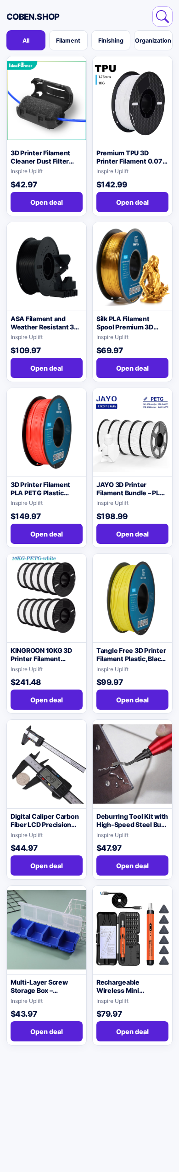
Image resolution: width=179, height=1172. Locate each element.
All (25, 40)
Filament (68, 40)
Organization (153, 40)
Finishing (110, 40)
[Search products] (162, 16)
